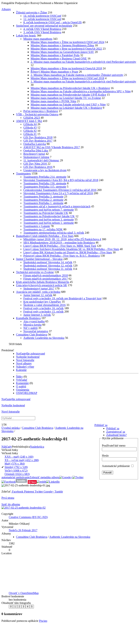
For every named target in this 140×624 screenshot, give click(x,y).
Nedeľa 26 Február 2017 (23, 530)
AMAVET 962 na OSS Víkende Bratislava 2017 (51, 147)
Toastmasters (23, 173)
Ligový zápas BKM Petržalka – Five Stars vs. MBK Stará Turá (59, 245)
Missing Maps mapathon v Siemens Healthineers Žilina (62, 45)
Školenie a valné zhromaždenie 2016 (44, 305)
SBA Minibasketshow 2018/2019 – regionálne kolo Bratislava (59, 242)
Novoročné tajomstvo (35, 331)
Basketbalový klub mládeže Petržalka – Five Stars (44, 236)
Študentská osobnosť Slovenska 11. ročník (47, 268)
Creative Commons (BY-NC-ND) (28, 517)
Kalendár (21, 370)
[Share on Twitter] (77, 477)
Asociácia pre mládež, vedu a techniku (38, 291)
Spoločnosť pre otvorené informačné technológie (44, 25)
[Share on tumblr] (21, 481)
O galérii (21, 386)
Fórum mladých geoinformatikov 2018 (45, 275)
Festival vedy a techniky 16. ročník (43, 308)
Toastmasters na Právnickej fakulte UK (45, 213)
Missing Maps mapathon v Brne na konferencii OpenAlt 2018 (66, 68)
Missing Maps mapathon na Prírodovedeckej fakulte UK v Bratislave (70, 88)
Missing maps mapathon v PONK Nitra (53, 101)
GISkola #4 (30, 124)
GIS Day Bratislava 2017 (37, 140)
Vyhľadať (21, 379)
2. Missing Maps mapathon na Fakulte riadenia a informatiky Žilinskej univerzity (77, 74)
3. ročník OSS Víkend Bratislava (42, 32)
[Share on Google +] (65, 477)
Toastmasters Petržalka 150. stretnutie (44, 183)
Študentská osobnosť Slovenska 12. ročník (47, 265)
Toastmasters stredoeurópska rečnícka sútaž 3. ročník (53, 232)
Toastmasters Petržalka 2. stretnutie (43, 199)
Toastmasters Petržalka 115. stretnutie (44, 186)
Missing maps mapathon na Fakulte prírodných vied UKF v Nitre (68, 104)
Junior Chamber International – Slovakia (39, 259)
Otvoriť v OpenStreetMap (24, 593)
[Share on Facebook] (8, 481)
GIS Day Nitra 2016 (35, 163)
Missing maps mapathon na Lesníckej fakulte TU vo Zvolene (66, 97)
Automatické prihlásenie (116, 466)
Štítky (19, 376)
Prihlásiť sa (100, 425)
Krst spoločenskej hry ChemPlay (42, 301)
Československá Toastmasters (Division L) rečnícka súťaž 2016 (59, 190)
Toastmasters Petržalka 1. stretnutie (43, 203)
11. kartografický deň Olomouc (41, 160)
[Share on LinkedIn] (53, 481)
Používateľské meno (113, 445)
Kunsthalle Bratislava (28, 318)
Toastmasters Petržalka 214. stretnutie (44, 176)
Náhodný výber (25, 366)
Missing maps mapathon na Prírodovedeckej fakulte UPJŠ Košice (68, 94)
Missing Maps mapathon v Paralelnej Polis (55, 55)
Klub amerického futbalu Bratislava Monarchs (42, 282)
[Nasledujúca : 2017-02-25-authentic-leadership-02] (23, 507)
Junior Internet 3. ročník (37, 314)
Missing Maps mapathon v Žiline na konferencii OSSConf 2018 (67, 78)
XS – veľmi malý (22, 460)
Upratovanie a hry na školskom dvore (45, 170)
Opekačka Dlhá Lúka (35, 150)
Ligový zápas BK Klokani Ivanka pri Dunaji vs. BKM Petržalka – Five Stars (67, 252)
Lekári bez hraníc (26, 35)
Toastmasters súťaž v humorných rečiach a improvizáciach (56, 206)
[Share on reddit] (41, 481)
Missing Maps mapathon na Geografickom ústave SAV (62, 51)
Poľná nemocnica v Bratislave (40, 111)
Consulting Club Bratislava (31, 334)
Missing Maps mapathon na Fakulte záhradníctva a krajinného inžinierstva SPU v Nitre (81, 91)
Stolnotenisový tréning (36, 157)
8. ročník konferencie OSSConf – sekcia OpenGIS (52, 22)
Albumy (6, 9)
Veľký (16, 470)
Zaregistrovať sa (115, 431)
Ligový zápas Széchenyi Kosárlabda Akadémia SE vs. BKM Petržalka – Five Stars (71, 249)
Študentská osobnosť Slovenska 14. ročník (47, 262)
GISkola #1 (30, 134)
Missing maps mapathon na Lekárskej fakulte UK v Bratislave (66, 107)
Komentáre (22, 383)
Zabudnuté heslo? (116, 435)
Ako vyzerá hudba (34, 321)
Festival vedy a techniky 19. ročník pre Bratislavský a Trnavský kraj (62, 298)
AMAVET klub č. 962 (29, 120)
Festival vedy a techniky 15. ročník (43, 311)
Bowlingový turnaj (34, 153)
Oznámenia (22, 389)
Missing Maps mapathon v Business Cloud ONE (59, 58)
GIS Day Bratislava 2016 (37, 167)
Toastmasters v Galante (36, 226)
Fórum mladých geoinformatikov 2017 (45, 278)
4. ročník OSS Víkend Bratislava (42, 28)
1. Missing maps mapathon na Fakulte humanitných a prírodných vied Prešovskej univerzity (83, 81)
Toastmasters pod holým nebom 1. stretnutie (48, 222)
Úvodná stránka (10, 427)
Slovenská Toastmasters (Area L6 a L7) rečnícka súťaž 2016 (58, 193)
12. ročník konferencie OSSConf (42, 19)
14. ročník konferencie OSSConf (42, 15)
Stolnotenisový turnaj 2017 (38, 288)
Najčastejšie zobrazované (30, 353)
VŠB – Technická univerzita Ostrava (37, 114)
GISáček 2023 (31, 117)
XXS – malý (19, 456)
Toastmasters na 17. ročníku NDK (43, 229)
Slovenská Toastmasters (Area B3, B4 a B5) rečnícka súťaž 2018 (60, 180)
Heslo (105, 455)
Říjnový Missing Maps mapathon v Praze (54, 71)
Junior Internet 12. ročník (37, 295)
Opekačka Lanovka (34, 144)
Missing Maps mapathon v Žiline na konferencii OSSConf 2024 (67, 42)
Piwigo (43, 620)
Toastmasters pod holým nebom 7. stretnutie (48, 209)
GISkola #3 (30, 127)
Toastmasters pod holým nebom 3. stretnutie (48, 219)
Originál (17, 474)
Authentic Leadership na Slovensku (43, 337)
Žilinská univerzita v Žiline (31, 12)
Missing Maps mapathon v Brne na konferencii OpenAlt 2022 (66, 48)
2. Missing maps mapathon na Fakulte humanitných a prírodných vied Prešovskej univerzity (83, 61)
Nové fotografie (25, 360)
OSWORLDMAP (26, 393)
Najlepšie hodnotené (28, 356)
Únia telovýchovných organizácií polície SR (41, 285)
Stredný (16, 467)
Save (33, 482)
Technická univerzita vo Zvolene (35, 272)
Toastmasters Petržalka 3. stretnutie (43, 196)
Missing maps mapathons (37, 38)
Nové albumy (24, 363)
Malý (15, 463)
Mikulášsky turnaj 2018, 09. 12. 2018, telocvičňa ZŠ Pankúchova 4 (62, 239)
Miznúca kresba (32, 324)
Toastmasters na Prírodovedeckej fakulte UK (49, 216)
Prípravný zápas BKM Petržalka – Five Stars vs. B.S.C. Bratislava (61, 255)
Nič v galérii (30, 328)
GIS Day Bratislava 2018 (37, 137)
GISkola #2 (30, 130)
